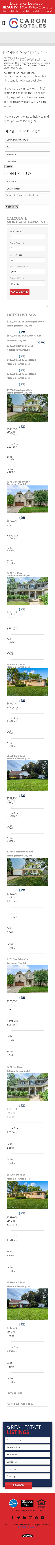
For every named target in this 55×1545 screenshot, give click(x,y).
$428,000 (12, 360)
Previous (11, 1393)
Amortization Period (19, 266)
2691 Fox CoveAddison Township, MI (18, 574)
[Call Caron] (4, 22)
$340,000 (12, 321)
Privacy (32, 1527)
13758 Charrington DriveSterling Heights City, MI (20, 391)
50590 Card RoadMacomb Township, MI (18, 757)
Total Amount (16, 231)
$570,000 (12, 335)
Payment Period (17, 278)
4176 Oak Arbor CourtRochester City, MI (18, 482)
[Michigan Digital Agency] (27, 1535)
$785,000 (12, 345)
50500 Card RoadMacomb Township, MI (18, 665)
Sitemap (22, 1527)
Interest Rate (16, 255)
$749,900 (12, 374)
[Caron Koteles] (27, 22)
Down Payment (17, 243)
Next (19, 1393)
